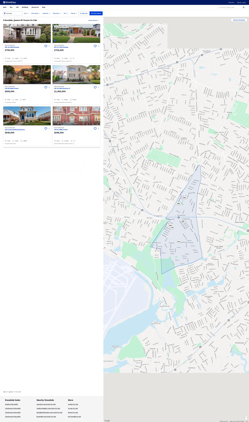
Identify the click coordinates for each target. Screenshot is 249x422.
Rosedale (9, 13)
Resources (35, 7)
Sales (4, 392)
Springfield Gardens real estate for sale (49, 412)
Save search (97, 13)
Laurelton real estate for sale (46, 404)
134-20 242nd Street (11, 88)
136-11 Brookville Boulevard (15, 130)
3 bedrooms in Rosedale (13, 416)
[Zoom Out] (246, 419)
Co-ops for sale (73, 408)
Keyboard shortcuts (224, 421)
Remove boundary (239, 20)
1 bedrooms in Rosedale (13, 408)
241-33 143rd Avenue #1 (62, 88)
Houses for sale (73, 412)
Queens (11, 392)
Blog (43, 7)
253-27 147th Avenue (61, 47)
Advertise (231, 2)
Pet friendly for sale (74, 416)
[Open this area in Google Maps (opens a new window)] (107, 420)
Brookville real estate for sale (46, 416)
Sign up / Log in (241, 2)
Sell (17, 7)
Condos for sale (73, 404)
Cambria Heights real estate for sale (48, 408)
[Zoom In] (246, 417)
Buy (11, 7)
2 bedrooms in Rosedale (13, 412)
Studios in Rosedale (11, 404)
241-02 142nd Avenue (12, 47)
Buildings (25, 7)
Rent (4, 7)
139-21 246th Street (61, 130)
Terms (247, 421)
